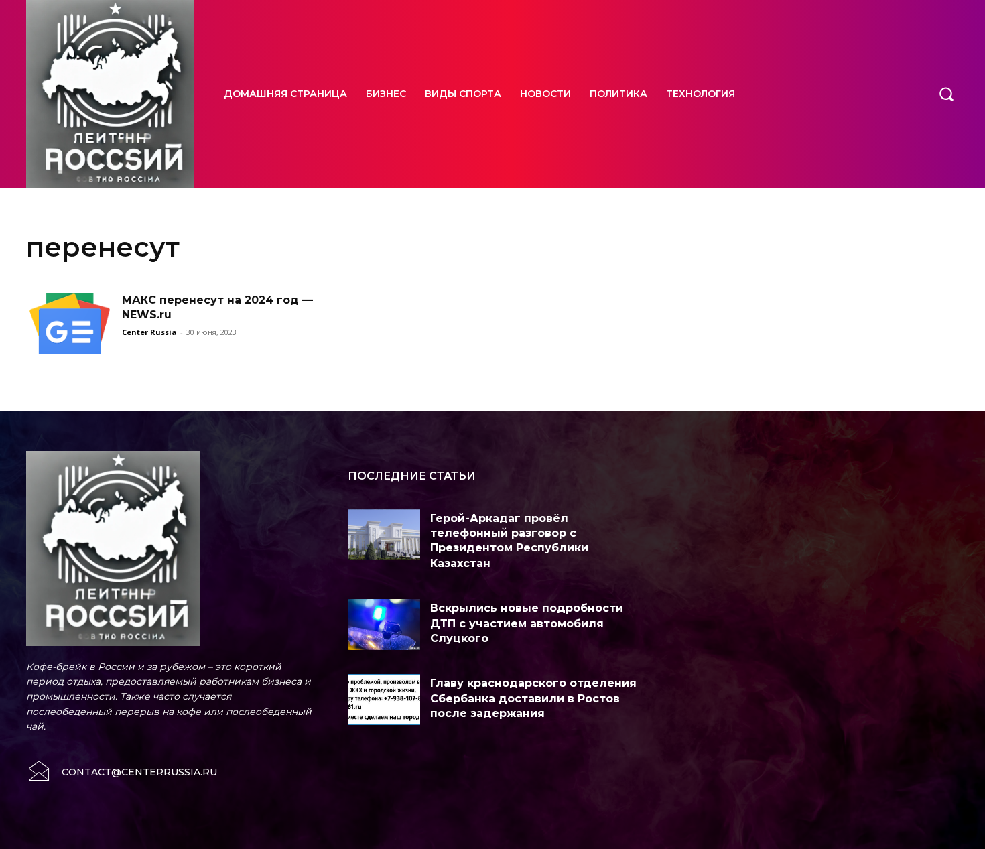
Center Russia (149, 332)
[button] (946, 94)
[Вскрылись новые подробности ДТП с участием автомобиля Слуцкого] (384, 624)
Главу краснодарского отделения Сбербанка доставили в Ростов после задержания (533, 698)
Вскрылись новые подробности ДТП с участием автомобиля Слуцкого (526, 623)
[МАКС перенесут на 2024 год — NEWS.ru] (69, 323)
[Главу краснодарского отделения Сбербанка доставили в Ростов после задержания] (384, 699)
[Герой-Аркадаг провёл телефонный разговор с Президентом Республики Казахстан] (384, 534)
